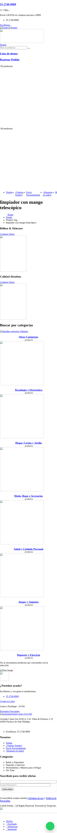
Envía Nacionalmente (33, 193)
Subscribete (7, 789)
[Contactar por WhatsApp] (50, 826)
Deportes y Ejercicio (28, 655)
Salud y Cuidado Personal (28, 549)
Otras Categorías (28, 336)
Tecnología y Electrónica (28, 389)
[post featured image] (14, 331)
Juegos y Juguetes (28, 601)
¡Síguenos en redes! (47, 193)
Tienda (9, 192)
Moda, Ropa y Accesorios (28, 495)
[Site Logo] (9, 27)
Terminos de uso (36, 798)
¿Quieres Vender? (19, 193)
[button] (3, 45)
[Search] (29, 48)
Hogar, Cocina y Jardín (28, 442)
